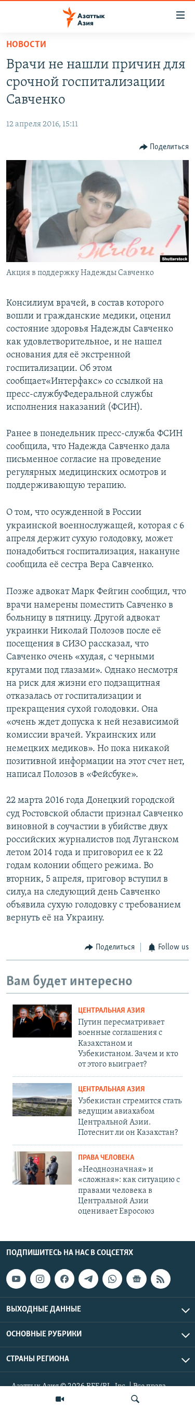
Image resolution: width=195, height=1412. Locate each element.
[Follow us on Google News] (136, 1279)
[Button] (164, 147)
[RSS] (161, 1279)
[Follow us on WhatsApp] (112, 1279)
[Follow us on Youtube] (16, 1279)
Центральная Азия (111, 1011)
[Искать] (135, 1399)
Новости (26, 45)
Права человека (106, 1158)
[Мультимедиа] (59, 1399)
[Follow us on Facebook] (64, 1279)
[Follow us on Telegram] (88, 1279)
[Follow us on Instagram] (40, 1279)
